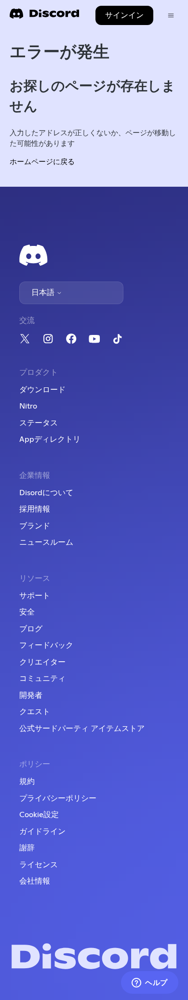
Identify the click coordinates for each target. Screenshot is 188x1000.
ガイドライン (42, 831)
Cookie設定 (39, 815)
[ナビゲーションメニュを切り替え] (171, 16)
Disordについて (46, 493)
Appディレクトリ (50, 439)
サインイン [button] (124, 15)
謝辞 (27, 848)
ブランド (34, 526)
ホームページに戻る (42, 162)
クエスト (34, 712)
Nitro (28, 406)
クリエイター (42, 662)
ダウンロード (42, 390)
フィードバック (46, 645)
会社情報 (34, 881)
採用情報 (34, 509)
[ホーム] (44, 16)
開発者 (30, 695)
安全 (27, 612)
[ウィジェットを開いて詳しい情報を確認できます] (149, 983)
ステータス (38, 423)
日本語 (43, 292)
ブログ (30, 629)
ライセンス (38, 865)
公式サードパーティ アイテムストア (82, 728)
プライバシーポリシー (57, 798)
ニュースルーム (46, 542)
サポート (34, 596)
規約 (27, 781)
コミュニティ (42, 678)
